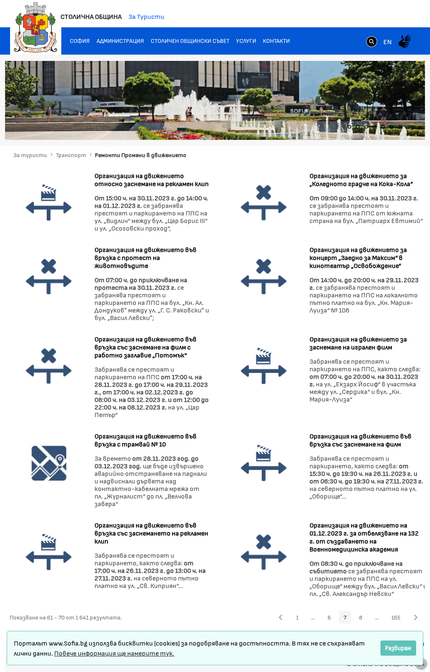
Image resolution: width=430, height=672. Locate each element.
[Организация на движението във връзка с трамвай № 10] (49, 462)
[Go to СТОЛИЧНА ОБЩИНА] (36, 27)
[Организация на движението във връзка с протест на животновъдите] (49, 276)
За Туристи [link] (146, 16)
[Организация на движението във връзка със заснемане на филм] (264, 462)
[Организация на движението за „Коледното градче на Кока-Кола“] (264, 202)
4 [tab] (374, 127)
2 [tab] (358, 127)
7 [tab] (400, 127)
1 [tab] (349, 127)
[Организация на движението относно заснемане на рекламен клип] (49, 202)
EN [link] (387, 41)
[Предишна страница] (280, 617)
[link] (371, 42)
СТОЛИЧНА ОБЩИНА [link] (91, 16)
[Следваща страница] (415, 617)
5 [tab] (383, 127)
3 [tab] (366, 127)
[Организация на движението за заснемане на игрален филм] (264, 365)
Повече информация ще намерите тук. (114, 653)
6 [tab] (391, 127)
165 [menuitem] (398, 619)
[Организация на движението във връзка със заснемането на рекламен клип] (49, 551)
